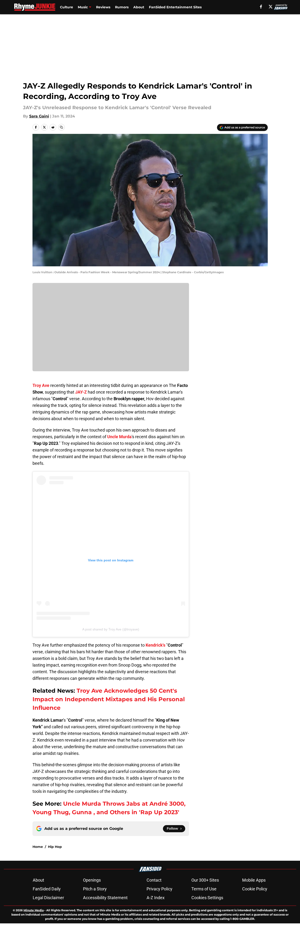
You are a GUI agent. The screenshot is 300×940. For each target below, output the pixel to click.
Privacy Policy (159, 888)
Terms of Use (204, 888)
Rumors (122, 7)
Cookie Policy (254, 888)
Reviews (103, 7)
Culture (66, 7)
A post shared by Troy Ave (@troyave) (110, 629)
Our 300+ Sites (205, 880)
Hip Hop (55, 847)
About (138, 7)
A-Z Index (156, 897)
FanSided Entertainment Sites (175, 7)
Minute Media (33, 910)
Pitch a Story (95, 888)
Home (37, 847)
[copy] (61, 127)
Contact (154, 880)
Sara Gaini (39, 116)
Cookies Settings (207, 897)
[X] (270, 7)
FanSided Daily (47, 888)
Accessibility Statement (105, 897)
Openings (92, 880)
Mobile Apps (254, 880)
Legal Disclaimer (48, 897)
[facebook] (261, 7)
